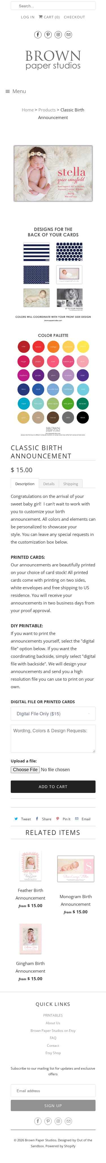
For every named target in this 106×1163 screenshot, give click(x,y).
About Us (53, 1023)
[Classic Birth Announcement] (53, 174)
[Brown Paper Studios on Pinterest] (48, 34)
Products (47, 110)
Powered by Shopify (60, 1146)
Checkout (74, 16)
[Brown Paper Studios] (53, 61)
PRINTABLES (53, 1015)
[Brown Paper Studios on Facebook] (38, 34)
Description (24, 483)
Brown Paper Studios (40, 1140)
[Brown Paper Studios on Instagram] (58, 34)
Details (49, 483)
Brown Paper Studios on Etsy (53, 1030)
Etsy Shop (53, 1052)
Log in (28, 16)
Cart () (51, 16)
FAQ (53, 1038)
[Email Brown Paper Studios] (68, 34)
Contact (53, 1045)
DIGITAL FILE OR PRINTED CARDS (43, 701)
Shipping (70, 483)
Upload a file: (24, 761)
